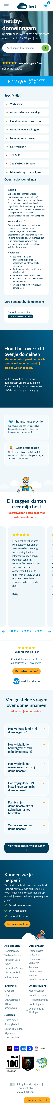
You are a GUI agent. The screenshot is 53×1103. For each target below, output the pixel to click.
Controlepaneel (37, 1004)
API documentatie (38, 999)
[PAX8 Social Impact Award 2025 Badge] (28, 1063)
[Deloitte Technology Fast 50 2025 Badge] (42, 1063)
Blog (6, 995)
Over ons (9, 990)
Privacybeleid (11, 1024)
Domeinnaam (11, 950)
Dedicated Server (13, 968)
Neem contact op (17, 924)
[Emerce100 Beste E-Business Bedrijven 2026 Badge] (13, 1063)
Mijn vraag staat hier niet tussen (26, 845)
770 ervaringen (33, 662)
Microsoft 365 (12, 972)
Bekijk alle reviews (12, 68)
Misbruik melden (13, 1028)
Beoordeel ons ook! (26, 671)
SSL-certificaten (12, 976)
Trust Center (11, 1019)
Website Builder (13, 955)
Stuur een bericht (37, 1100)
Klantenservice (36, 990)
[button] (3, 631)
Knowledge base (38, 995)
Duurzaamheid (12, 999)
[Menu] (6, 6)
